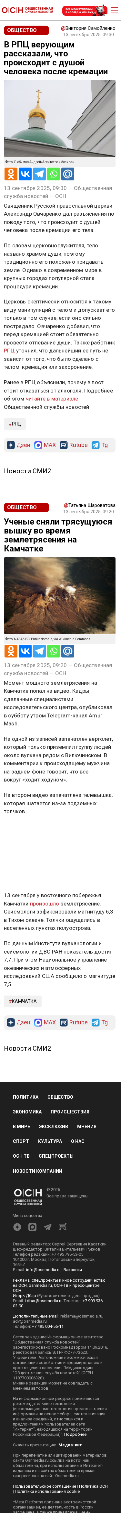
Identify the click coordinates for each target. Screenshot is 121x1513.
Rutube (78, 445)
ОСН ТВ (21, 1156)
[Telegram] (39, 174)
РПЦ (9, 350)
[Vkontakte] (25, 174)
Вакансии (73, 1269)
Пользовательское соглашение (44, 1486)
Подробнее (75, 1434)
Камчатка (24, 1001)
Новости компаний (37, 1171)
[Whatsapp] (53, 174)
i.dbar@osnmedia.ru (44, 1300)
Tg (104, 445)
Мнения (86, 1126)
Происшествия (70, 1111)
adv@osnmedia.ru (30, 1321)
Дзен (23, 445)
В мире (21, 1126)
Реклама (24, 829)
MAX (50, 445)
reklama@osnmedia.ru (81, 1316)
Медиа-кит (70, 1445)
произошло (44, 903)
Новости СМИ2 (27, 471)
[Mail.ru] (67, 174)
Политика (25, 1097)
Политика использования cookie (47, 1491)
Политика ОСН (93, 1486)
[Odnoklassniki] (11, 174)
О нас (78, 1141)
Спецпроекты (56, 1156)
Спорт (21, 1141)
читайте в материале (52, 398)
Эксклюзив (53, 1126)
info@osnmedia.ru (43, 1269)
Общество (60, 1097)
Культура (50, 1141)
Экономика (27, 1111)
